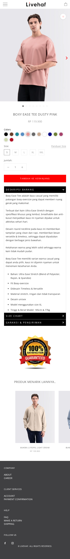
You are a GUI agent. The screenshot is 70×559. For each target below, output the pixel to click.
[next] (66, 58)
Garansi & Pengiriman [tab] (24, 322)
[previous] (3, 58)
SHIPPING (9, 523)
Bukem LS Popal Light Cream (34, 447)
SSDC (40, 551)
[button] (6, 134)
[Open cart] (65, 4)
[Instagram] (12, 543)
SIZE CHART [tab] (14, 315)
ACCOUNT (9, 495)
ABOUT (8, 474)
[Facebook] (5, 543)
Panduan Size (58, 146)
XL (33, 152)
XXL (41, 152)
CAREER (8, 478)
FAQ (6, 517)
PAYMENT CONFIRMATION (18, 499)
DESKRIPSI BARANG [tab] (20, 189)
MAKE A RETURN (13, 520)
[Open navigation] (5, 4)
